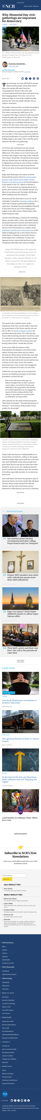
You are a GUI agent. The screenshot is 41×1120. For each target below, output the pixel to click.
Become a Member (8, 1000)
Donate (26, 6)
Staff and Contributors (9, 1080)
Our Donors (6, 1013)
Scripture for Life (8, 963)
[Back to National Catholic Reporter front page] (10, 6)
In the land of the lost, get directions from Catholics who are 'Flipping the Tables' (19, 779)
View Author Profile (13, 66)
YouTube (22, 1100)
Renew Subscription (9, 1025)
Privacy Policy (7, 1077)
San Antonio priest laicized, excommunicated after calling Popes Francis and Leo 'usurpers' (22, 540)
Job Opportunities (8, 1052)
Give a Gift (5, 1028)
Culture (4, 696)
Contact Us (5, 1046)
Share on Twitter (30, 78)
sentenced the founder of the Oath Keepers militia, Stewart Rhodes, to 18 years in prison (19, 179)
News (4, 947)
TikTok (28, 1100)
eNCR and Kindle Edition (10, 1034)
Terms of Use (17, 1106)
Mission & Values (8, 1074)
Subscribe (36, 6)
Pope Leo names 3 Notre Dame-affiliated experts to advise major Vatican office (22, 614)
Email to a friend (34, 78)
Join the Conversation (8, 70)
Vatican (4, 950)
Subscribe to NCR (8, 1021)
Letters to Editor (7, 1056)
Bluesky (12, 1100)
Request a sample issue (10, 1038)
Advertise (5, 989)
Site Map (32, 1106)
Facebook (18, 1100)
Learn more (27, 71)
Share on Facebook (26, 78)
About (4, 1070)
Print (38, 78)
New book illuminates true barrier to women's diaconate (19, 701)
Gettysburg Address (26, 201)
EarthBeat (5, 971)
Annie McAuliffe (7, 706)
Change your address (9, 1059)
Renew (30, 6)
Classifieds (5, 982)
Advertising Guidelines (8, 1106)
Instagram (25, 1100)
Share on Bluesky (22, 78)
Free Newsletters (8, 1031)
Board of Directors (8, 1083)
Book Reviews (9, 692)
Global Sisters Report (9, 974)
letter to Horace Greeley (23, 331)
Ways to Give (6, 1007)
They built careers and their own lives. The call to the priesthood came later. (22, 650)
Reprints (5, 1062)
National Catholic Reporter (5, 1094)
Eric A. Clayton (7, 745)
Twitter (15, 1100)
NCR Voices (13, 24)
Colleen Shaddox (7, 785)
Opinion (4, 24)
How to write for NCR (9, 1049)
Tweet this (22, 271)
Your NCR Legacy (7, 1010)
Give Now (5, 997)
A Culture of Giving (8, 1003)
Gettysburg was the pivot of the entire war (17, 230)
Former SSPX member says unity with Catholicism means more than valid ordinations (22, 577)
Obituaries (5, 986)
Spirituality (6, 735)
